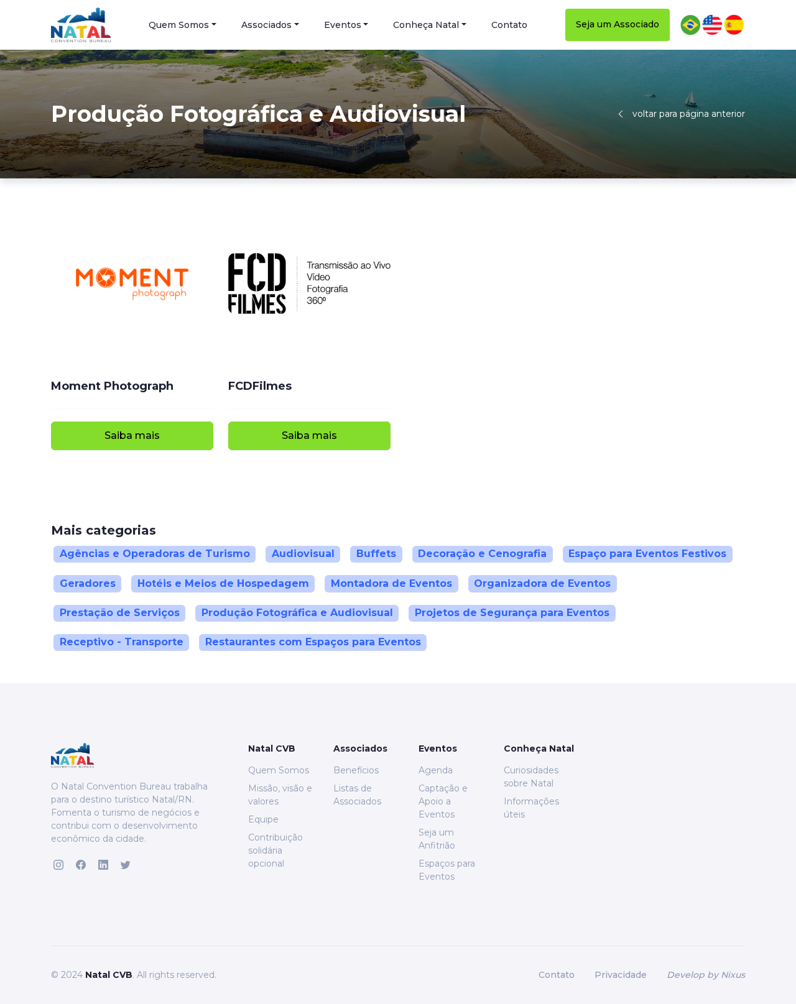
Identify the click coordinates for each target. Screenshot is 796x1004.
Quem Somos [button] (179, 24)
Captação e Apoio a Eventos (443, 801)
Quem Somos (278, 770)
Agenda (436, 770)
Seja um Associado (617, 24)
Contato (509, 24)
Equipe (263, 819)
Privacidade (621, 974)
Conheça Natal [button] (426, 24)
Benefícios (356, 770)
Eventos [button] (342, 24)
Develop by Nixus (706, 974)
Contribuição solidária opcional (275, 850)
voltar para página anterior (688, 113)
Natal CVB (108, 974)
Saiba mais (132, 435)
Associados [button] (266, 24)
